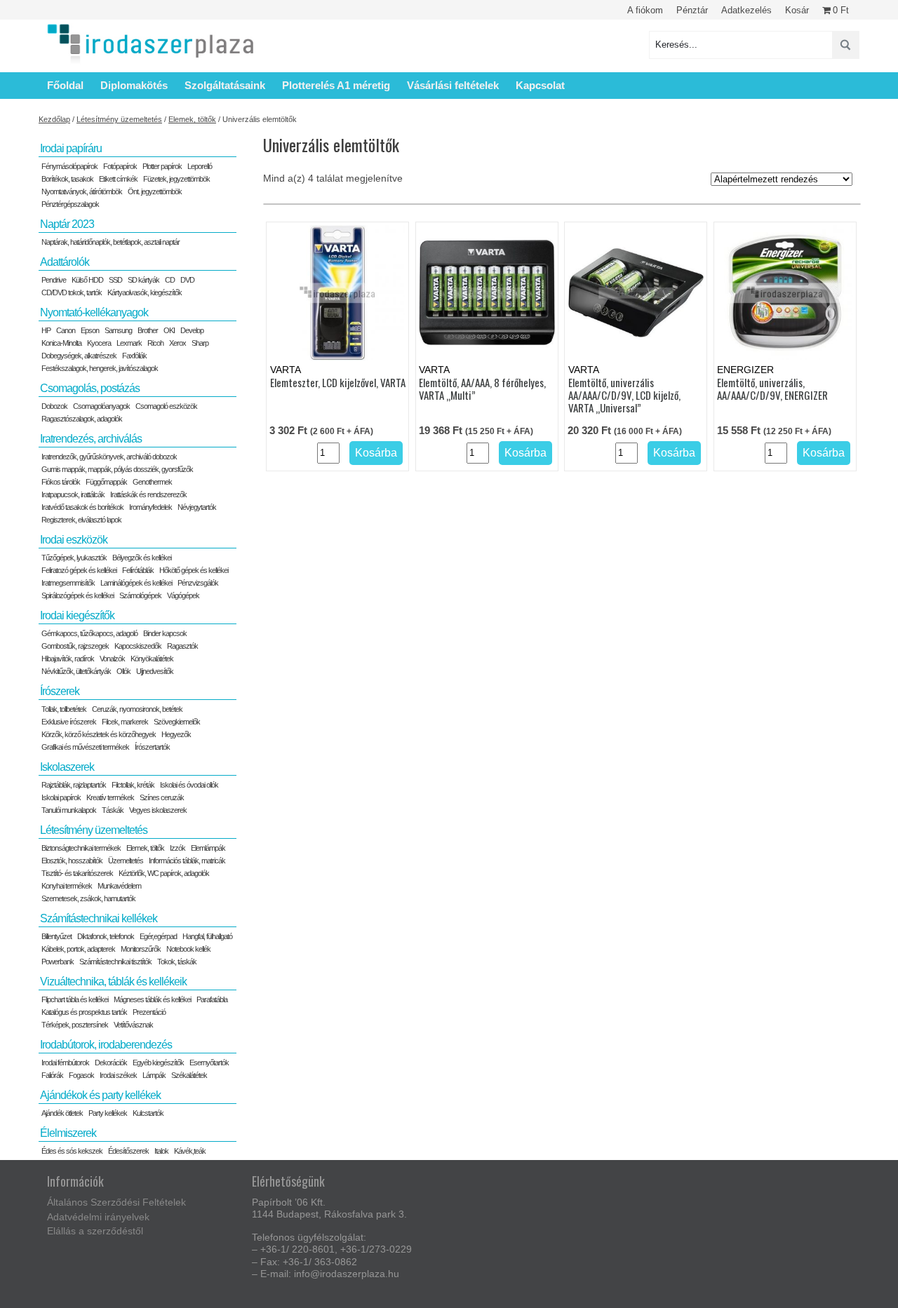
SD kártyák (143, 280)
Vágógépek (183, 595)
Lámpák (154, 1075)
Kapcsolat (540, 85)
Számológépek (140, 595)
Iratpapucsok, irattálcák (73, 494)
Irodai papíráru (71, 148)
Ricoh (155, 343)
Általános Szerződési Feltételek (116, 1202)
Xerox (177, 343)
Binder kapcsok (165, 633)
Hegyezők (176, 734)
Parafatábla (211, 999)
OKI (169, 330)
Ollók (123, 671)
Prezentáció (149, 1012)
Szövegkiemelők (177, 721)
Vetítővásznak (133, 1024)
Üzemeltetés (125, 860)
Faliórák (52, 1075)
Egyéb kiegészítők (158, 1062)
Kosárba (376, 453)
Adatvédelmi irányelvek (98, 1216)
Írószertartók (152, 747)
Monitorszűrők (141, 949)
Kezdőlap (54, 119)
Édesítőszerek (128, 1151)
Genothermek (152, 482)
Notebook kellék (188, 949)
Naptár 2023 (67, 224)
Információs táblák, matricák (187, 860)
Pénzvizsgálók (197, 583)
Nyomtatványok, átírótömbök (81, 191)
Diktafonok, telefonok (105, 936)
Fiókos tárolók (60, 482)
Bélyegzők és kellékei (141, 557)
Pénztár (692, 10)
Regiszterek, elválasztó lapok (81, 519)
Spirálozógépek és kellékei (77, 595)
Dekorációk (111, 1062)
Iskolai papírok (61, 797)
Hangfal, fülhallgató (207, 936)
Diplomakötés (134, 85)
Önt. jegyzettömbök (155, 191)
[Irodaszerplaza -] (151, 44)
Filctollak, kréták (133, 785)
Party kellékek (107, 1113)
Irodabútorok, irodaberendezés (106, 1045)
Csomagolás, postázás (90, 388)
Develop (191, 330)
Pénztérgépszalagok (70, 204)
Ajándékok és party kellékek (100, 1095)
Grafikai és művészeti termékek (85, 747)
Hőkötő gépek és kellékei (193, 570)
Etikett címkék (118, 179)
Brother (148, 330)
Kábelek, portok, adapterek (78, 949)
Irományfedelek (150, 507)
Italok (161, 1151)
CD (170, 280)
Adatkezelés (746, 10)
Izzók (177, 848)
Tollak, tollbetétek (63, 709)
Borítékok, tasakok (67, 179)
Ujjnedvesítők (154, 671)
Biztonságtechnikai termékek (81, 848)
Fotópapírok (120, 166)
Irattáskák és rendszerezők (148, 494)
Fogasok (81, 1075)
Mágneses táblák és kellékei (152, 999)
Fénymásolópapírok (69, 166)
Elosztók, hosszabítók (71, 860)
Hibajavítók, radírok (67, 658)
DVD (187, 280)
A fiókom (645, 10)
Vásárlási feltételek (453, 85)
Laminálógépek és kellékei (136, 583)
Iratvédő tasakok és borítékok (82, 507)
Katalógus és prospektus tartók (84, 1012)
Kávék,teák (190, 1151)
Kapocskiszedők (137, 646)
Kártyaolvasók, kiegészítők (144, 292)
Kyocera (99, 343)
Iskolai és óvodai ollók (189, 785)
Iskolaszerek (67, 767)
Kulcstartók (148, 1113)
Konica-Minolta (61, 343)
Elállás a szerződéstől (95, 1230)
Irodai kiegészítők (77, 615)
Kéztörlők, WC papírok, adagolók (164, 873)
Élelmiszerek (68, 1133)
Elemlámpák (208, 848)
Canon (65, 330)
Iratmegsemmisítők (68, 583)
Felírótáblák (138, 570)
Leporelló (199, 166)
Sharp (200, 343)
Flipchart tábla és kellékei (74, 999)
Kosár (797, 10)
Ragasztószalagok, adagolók (81, 418)
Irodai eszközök (73, 540)
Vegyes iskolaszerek (158, 810)
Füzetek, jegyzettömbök (176, 179)
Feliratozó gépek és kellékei (78, 570)
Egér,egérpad (158, 936)
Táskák (112, 810)
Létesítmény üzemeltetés (119, 119)
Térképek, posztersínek (74, 1024)
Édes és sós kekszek (71, 1151)
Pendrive (53, 280)
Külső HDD (87, 280)
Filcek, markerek (125, 721)
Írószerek (59, 691)
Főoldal (65, 85)
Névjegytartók (196, 507)
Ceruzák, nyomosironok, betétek (137, 709)
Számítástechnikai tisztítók (115, 961)
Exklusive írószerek (68, 721)
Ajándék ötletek (62, 1113)
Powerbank (57, 961)
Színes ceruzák (162, 797)
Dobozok (54, 406)
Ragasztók (182, 646)
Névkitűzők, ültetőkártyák (76, 671)
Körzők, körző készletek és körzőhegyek (98, 734)
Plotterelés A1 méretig (336, 85)
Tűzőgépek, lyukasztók (74, 557)
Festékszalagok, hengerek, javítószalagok (99, 368)
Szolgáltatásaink (225, 85)
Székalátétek (189, 1075)
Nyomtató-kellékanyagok (94, 312)
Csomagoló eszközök (166, 406)
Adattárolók (64, 262)
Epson (90, 330)
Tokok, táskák (176, 961)
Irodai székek (118, 1075)
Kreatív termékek (110, 797)
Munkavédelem (119, 886)
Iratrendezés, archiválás (91, 439)
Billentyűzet (56, 936)
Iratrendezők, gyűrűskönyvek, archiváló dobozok (109, 456)
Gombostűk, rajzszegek (75, 646)
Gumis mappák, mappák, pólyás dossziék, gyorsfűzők (117, 469)
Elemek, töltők (192, 119)
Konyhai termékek (66, 886)
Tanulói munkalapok (68, 810)
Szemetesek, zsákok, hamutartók (88, 898)
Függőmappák (106, 482)
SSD (115, 280)
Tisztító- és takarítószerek (77, 873)
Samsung (118, 330)
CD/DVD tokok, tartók (71, 292)
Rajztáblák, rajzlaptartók (73, 785)
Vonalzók (112, 658)
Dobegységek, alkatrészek (78, 355)
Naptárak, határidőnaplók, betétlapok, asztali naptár (110, 242)
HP (46, 330)
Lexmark (129, 343)
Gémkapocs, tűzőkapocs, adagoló (89, 633)
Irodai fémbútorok (65, 1062)
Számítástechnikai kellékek (98, 918)
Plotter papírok (162, 166)
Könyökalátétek (151, 658)
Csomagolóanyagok (101, 406)
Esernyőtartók (209, 1062)
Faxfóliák (134, 355)
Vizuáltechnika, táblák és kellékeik (113, 981)
